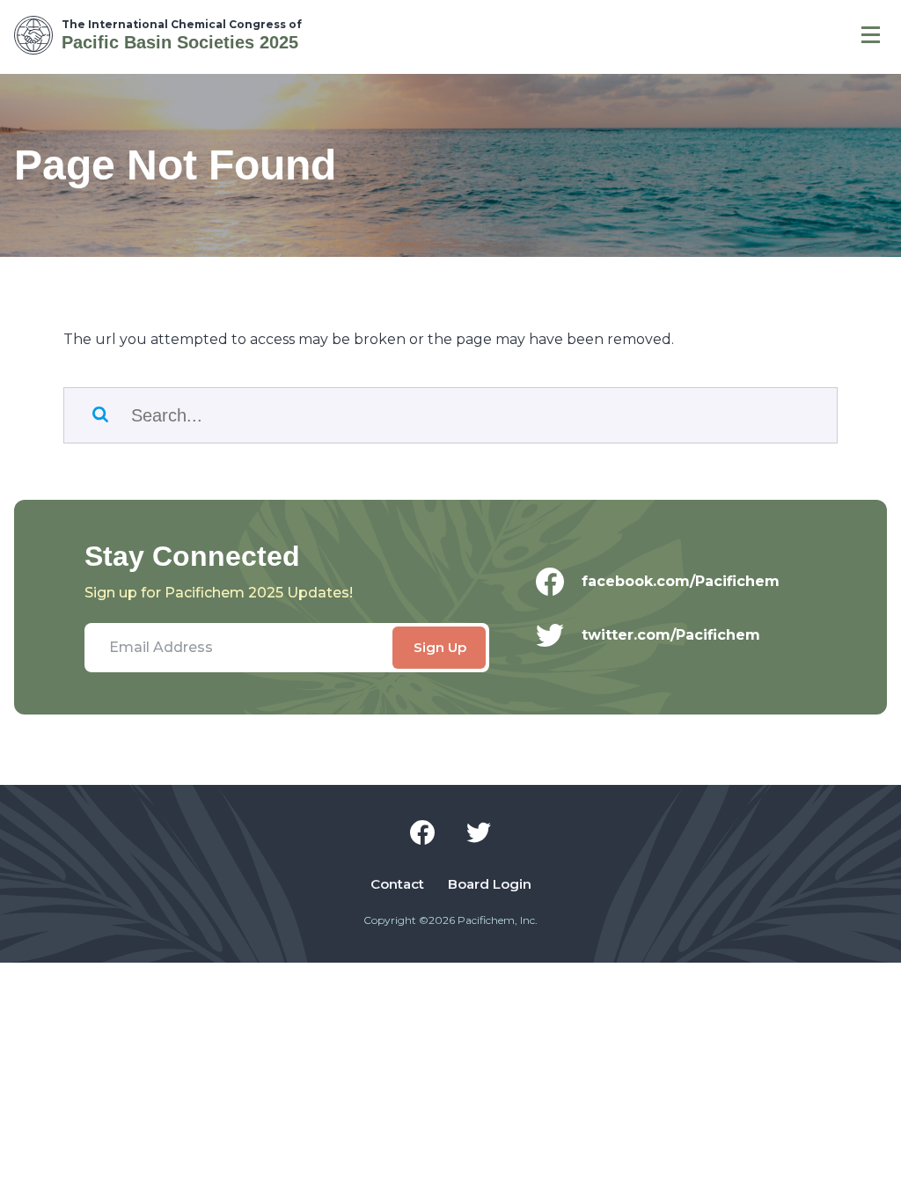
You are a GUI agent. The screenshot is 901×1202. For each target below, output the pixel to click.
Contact (397, 884)
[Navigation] (870, 35)
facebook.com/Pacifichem (681, 581)
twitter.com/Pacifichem (671, 635)
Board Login (489, 884)
